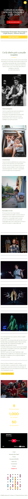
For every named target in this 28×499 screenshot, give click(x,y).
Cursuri (14, 456)
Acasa (14, 452)
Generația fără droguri (14, 454)
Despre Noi (14, 461)
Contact (14, 466)
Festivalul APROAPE (14, 459)
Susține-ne (14, 468)
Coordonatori (14, 463)
